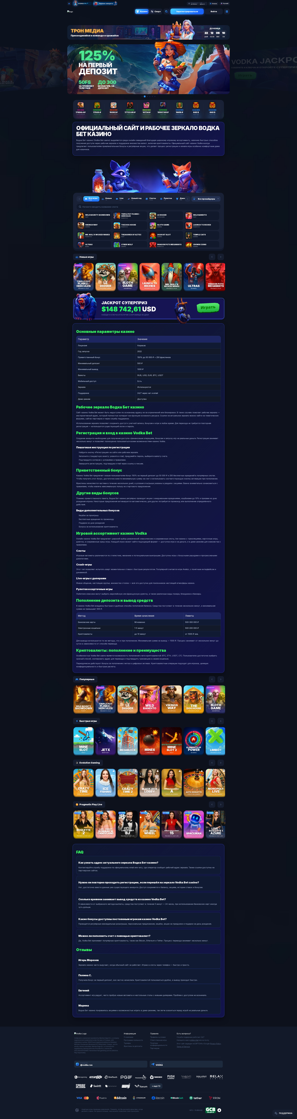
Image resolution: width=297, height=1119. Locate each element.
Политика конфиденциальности (158, 1044)
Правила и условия (158, 1037)
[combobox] (215, 199)
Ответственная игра (158, 1040)
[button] (142, 96)
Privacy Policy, (215, 1044)
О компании (128, 1037)
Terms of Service (183, 1047)
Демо (88, 284)
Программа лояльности (133, 1040)
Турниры (127, 1043)
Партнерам (154, 1048)
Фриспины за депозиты (133, 1046)
